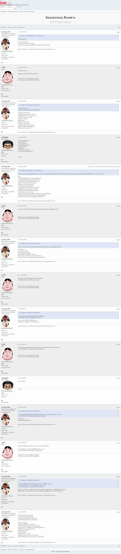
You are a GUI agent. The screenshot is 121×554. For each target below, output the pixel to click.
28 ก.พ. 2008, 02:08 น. (22, 239)
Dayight (5, 137)
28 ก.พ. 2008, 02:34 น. (22, 344)
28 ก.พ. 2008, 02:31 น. (22, 308)
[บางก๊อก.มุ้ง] (1, 62)
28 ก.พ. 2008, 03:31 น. (22, 442)
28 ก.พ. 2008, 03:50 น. (22, 511)
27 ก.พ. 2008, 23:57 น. (22, 31)
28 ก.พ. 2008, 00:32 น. (22, 101)
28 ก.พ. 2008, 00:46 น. (22, 166)
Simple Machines (65, 551)
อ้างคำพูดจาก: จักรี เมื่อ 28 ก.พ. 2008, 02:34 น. (30, 411)
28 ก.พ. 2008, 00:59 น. (22, 205)
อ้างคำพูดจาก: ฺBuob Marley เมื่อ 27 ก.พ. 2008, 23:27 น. (32, 35)
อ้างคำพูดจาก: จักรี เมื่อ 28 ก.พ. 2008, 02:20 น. (30, 312)
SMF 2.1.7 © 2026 (56, 551)
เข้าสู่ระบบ (17, 5)
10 (23, 27)
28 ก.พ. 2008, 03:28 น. (22, 378)
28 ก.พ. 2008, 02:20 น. (22, 275)
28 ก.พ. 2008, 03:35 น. (22, 476)
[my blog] (1, 160)
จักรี (4, 67)
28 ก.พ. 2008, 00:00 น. (22, 67)
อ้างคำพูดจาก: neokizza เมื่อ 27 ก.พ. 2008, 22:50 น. (31, 170)
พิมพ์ (119, 27)
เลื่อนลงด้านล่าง (3, 27)
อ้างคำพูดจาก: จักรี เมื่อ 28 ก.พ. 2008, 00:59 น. (30, 243)
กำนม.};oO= (6, 32)
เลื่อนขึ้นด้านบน (3, 546)
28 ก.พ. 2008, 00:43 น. (22, 137)
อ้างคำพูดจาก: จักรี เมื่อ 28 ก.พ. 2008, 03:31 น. (30, 480)
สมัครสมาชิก (26, 5)
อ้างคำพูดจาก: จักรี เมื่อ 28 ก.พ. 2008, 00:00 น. (30, 105)
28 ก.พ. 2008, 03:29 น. (22, 407)
